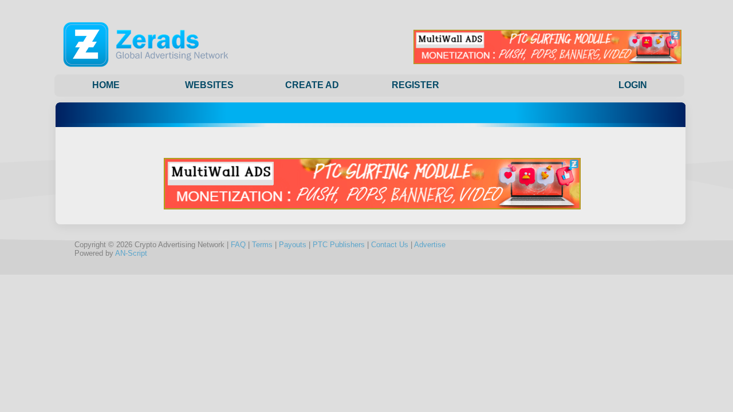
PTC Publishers (339, 244)
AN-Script (131, 253)
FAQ (238, 244)
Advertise (430, 244)
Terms (262, 244)
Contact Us (389, 244)
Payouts (292, 244)
